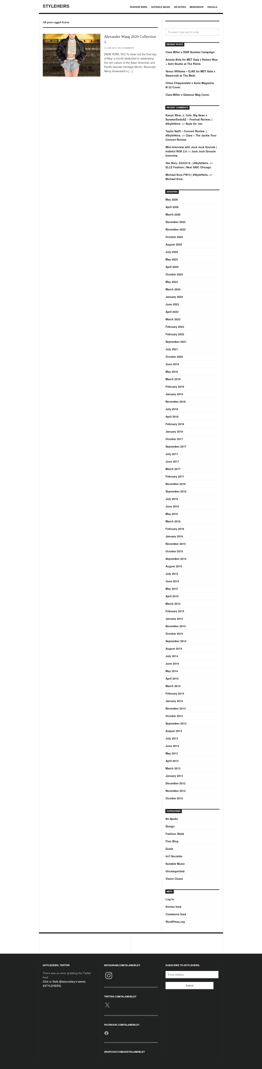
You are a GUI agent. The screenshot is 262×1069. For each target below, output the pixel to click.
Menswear (197, 7)
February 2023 (175, 327)
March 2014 (173, 686)
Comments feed (176, 914)
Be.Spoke (180, 7)
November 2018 (176, 401)
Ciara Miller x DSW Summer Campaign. (190, 52)
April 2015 (172, 596)
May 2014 (172, 671)
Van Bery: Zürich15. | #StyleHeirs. (187, 163)
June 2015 (172, 581)
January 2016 (174, 536)
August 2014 (174, 648)
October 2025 (174, 237)
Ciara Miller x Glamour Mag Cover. (188, 95)
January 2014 (174, 701)
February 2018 (175, 424)
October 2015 (174, 551)
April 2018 (172, 416)
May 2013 (172, 753)
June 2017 (172, 461)
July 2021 (172, 349)
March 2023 (173, 319)
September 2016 (176, 491)
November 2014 (176, 626)
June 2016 (172, 506)
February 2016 (175, 529)
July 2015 (172, 574)
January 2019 (174, 394)
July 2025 (172, 252)
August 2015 (174, 566)
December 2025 (175, 222)
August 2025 (174, 244)
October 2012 (174, 798)
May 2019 (172, 371)
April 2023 (172, 312)
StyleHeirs (56, 6)
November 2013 (176, 708)
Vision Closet (174, 879)
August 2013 (174, 731)
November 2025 (176, 229)
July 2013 (172, 738)
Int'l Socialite (174, 856)
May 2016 (172, 514)
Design (170, 826)
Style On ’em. (194, 124)
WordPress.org (175, 922)
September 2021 (176, 342)
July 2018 (172, 409)
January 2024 (174, 297)
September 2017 (176, 446)
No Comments (126, 47)
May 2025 (172, 259)
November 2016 (176, 484)
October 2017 (174, 439)
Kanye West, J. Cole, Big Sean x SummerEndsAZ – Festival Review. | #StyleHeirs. (189, 119)
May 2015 (172, 589)
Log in (170, 899)
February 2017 (175, 476)
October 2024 (174, 274)
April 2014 (172, 678)
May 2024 (172, 282)
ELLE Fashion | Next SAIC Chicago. (189, 167)
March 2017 (173, 469)
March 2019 (173, 379)
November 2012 (176, 791)
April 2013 (172, 761)
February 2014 (175, 693)
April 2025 (172, 267)
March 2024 (173, 289)
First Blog (172, 841)
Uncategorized (175, 871)
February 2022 (175, 334)
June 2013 (172, 746)
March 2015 (173, 604)
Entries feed (173, 907)
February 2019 (175, 386)
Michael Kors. (174, 179)
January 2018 (174, 431)
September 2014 (176, 641)
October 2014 (174, 633)
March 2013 (173, 768)
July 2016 (172, 499)
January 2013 (174, 776)
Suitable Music (161, 7)
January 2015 (174, 618)
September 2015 (176, 559)
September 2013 (176, 723)
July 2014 (172, 656)
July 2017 (172, 454)
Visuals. (212, 7)
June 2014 (172, 663)
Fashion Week (138, 7)
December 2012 (175, 783)
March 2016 (173, 521)
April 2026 (172, 207)
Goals (169, 849)
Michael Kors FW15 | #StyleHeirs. (187, 175)
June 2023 (172, 304)
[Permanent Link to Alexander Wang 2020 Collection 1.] (71, 55)
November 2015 (176, 544)
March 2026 (173, 214)
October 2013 (174, 716)
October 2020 (174, 357)
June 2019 (172, 364)
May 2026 (172, 199)
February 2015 (175, 611)
